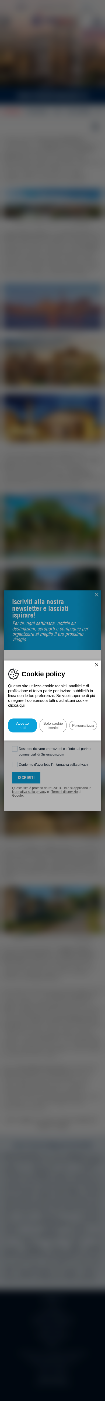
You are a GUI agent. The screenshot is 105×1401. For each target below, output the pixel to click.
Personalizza (83, 725)
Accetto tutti (22, 725)
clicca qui (16, 705)
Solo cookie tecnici (53, 725)
